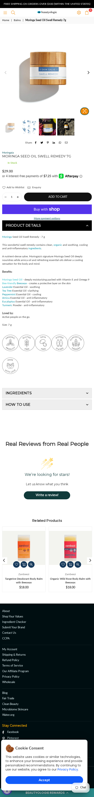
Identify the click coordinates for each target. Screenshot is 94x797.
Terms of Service (12, 665)
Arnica (6, 298)
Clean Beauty (10, 704)
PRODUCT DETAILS (23, 225)
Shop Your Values (12, 616)
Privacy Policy (67, 769)
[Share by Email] (66, 143)
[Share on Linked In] (54, 143)
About (6, 611)
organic (58, 245)
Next (88, 72)
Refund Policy (10, 660)
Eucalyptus (8, 301)
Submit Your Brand (13, 627)
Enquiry (36, 187)
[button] (47, 792)
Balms (17, 20)
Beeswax (22, 283)
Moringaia (8, 152)
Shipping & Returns (14, 654)
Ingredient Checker (14, 622)
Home (5, 20)
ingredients (34, 248)
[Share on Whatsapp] (60, 143)
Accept (44, 780)
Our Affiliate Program (15, 671)
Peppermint (9, 294)
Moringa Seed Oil (12, 279)
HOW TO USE (18, 405)
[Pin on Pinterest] (48, 143)
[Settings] (79, 12)
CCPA (6, 638)
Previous (5, 72)
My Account (9, 649)
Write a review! (47, 495)
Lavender (7, 287)
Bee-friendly (9, 283)
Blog (5, 693)
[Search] (13, 12)
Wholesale (8, 682)
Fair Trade (8, 698)
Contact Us (9, 633)
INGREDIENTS (19, 393)
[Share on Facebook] (35, 143)
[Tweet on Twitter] (42, 143)
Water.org (8, 715)
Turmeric (7, 305)
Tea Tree (7, 290)
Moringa (7, 237)
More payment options (47, 218)
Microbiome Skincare (15, 709)
